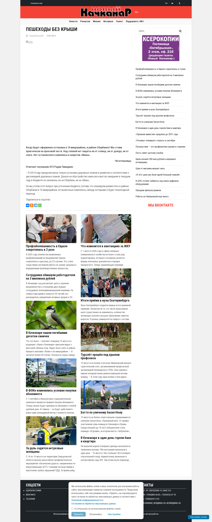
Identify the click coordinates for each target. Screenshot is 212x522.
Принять (78, 514)
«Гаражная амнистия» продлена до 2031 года (157, 134)
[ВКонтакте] (27, 205)
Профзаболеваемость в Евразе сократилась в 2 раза (46, 247)
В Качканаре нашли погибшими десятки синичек (46, 334)
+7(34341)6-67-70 (168, 495)
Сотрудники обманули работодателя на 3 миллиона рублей (50, 276)
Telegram (30, 499)
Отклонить (95, 514)
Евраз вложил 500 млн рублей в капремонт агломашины (156, 161)
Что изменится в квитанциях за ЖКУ (105, 246)
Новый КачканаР (36, 36)
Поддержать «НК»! (135, 21)
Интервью (108, 21)
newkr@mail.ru (174, 503)
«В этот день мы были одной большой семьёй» (158, 174)
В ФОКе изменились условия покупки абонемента (51, 392)
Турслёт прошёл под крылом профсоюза (100, 356)
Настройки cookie (198, 517)
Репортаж (85, 21)
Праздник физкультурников (148, 190)
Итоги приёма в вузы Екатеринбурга (105, 300)
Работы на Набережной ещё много (152, 196)
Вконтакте (30, 495)
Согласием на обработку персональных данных (93, 503)
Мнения (97, 21)
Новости (73, 21)
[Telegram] (35, 205)
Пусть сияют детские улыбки (149, 153)
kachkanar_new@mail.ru (154, 503)
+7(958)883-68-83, (153, 495)
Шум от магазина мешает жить (150, 168)
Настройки (114, 514)
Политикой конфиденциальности (86, 500)
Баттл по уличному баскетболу (101, 412)
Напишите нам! (36, 3)
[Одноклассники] (31, 205)
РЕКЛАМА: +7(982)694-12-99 (147, 499)
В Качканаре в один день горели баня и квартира (106, 439)
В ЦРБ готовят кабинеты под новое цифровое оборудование (157, 182)
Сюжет (119, 21)
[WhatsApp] (40, 205)
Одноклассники (33, 490)
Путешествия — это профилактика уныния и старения (160, 146)
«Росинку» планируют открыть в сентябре (155, 140)
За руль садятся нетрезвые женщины (44, 450)
